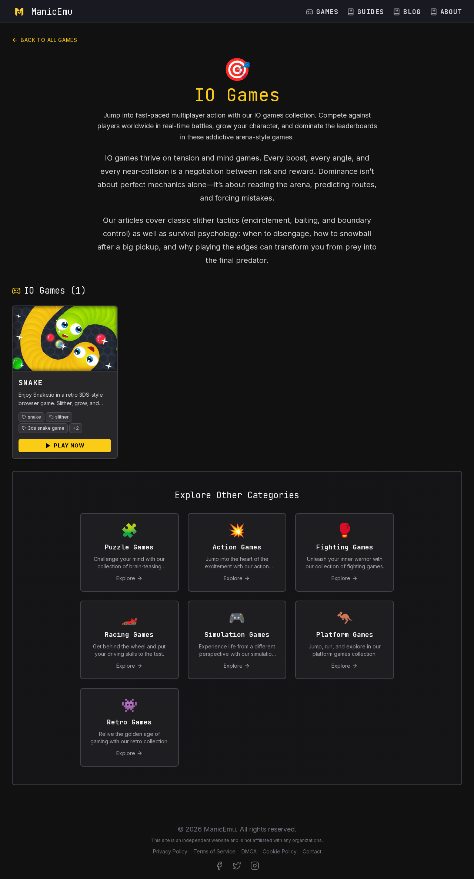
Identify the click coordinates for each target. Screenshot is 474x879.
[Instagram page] (254, 865)
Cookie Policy (280, 851)
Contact (312, 851)
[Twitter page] (237, 865)
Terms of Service (214, 851)
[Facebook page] (219, 865)
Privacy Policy (170, 851)
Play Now (69, 445)
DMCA (249, 851)
